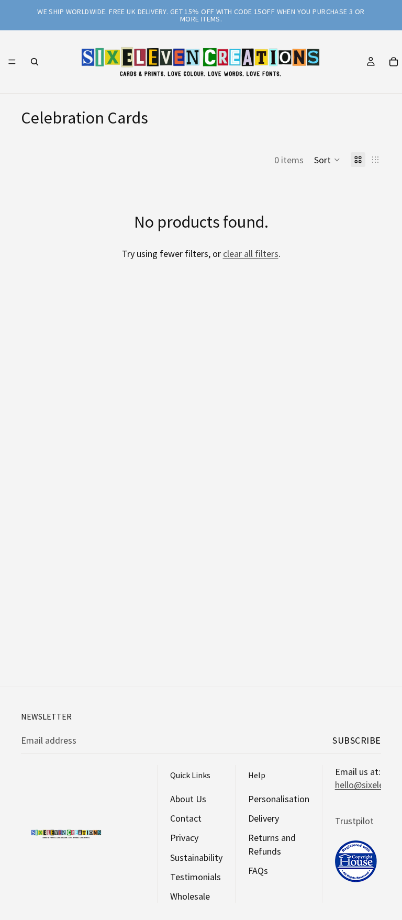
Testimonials (195, 877)
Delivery (263, 818)
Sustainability (196, 857)
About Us (188, 799)
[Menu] (12, 62)
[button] (327, 159)
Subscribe (356, 740)
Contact (186, 818)
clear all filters (250, 254)
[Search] (34, 61)
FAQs (258, 871)
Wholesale (190, 896)
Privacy (184, 838)
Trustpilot (354, 820)
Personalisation (278, 799)
